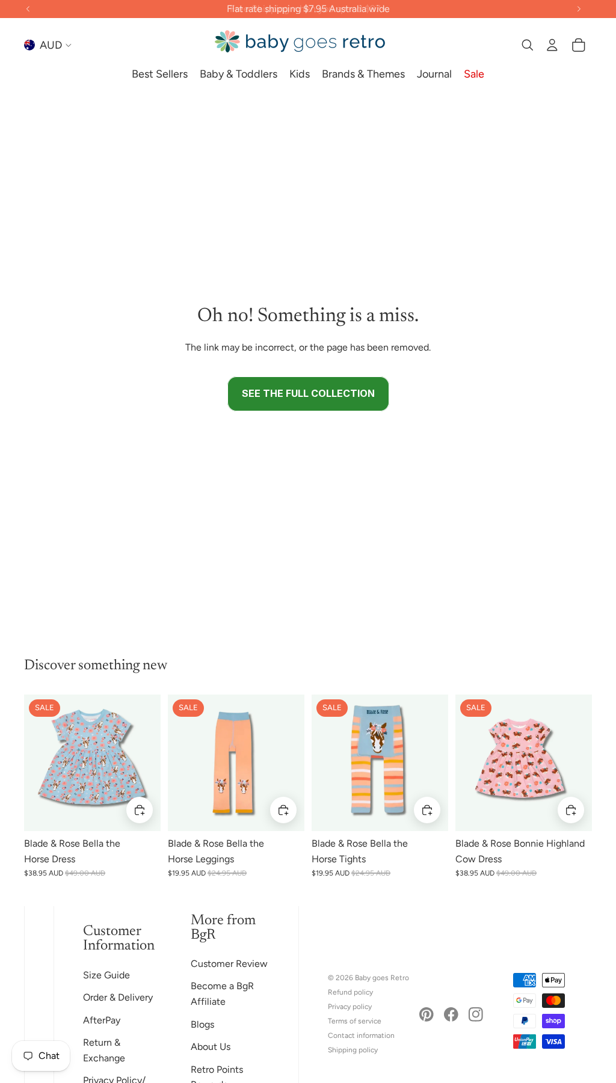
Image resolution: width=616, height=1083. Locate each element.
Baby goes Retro (382, 978)
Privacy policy (350, 1006)
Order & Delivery (118, 997)
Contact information (361, 1035)
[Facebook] (451, 1014)
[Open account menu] (552, 45)
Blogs (202, 1024)
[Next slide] (151, 762)
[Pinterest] (426, 1014)
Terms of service (354, 1021)
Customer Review (229, 963)
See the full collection (308, 393)
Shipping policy (353, 1050)
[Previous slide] (33, 762)
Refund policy (350, 992)
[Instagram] (476, 1014)
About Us (210, 1046)
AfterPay (101, 1020)
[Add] (139, 810)
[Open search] (527, 45)
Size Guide (106, 975)
